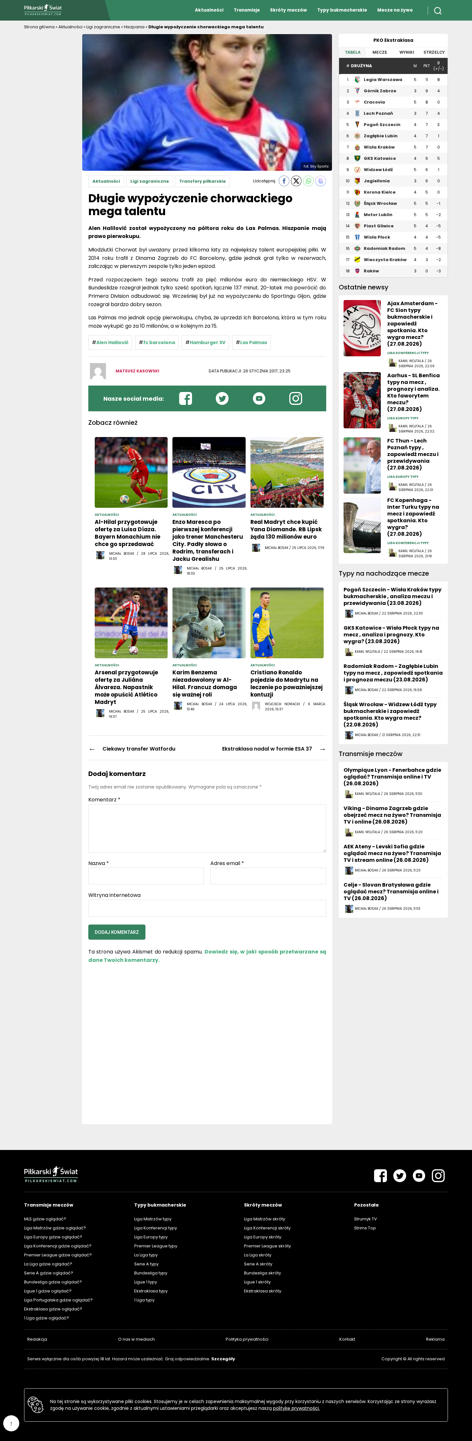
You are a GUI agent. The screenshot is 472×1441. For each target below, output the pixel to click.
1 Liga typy (144, 1300)
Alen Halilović (112, 342)
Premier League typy (155, 1246)
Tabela (353, 52)
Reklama (435, 1339)
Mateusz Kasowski (137, 371)
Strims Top (365, 1228)
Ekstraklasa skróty (262, 1291)
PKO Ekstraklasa (393, 40)
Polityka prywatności (247, 1339)
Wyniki (406, 52)
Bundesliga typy (150, 1273)
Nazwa (98, 863)
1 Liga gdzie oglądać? (46, 1318)
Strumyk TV (365, 1219)
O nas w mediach (136, 1339)
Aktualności (209, 10)
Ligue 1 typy (145, 1282)
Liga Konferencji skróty (267, 1228)
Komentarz (104, 800)
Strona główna (39, 27)
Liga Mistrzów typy (152, 1219)
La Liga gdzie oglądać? (48, 1264)
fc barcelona (159, 342)
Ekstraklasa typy (151, 1291)
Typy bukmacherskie (342, 10)
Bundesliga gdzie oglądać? (53, 1282)
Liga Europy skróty (262, 1237)
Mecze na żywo (395, 10)
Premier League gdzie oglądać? (58, 1255)
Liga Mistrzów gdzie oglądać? (55, 1228)
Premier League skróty (267, 1246)
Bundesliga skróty (262, 1273)
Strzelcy (434, 52)
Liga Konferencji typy (155, 1228)
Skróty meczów (288, 10)
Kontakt (347, 1339)
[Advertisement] (49, 130)
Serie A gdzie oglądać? (48, 1273)
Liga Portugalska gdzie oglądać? (58, 1300)
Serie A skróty (258, 1264)
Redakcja (37, 1339)
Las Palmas (253, 342)
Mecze (379, 52)
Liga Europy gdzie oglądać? (53, 1237)
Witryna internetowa (114, 894)
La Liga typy (146, 1255)
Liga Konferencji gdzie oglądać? (58, 1246)
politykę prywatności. (296, 1408)
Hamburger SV (207, 342)
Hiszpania (134, 27)
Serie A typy (146, 1264)
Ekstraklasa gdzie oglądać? (53, 1309)
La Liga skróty (257, 1255)
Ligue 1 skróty (257, 1282)
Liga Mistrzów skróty (264, 1219)
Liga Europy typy (151, 1237)
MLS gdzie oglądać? (45, 1219)
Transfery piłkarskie (202, 181)
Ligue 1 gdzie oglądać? (48, 1291)
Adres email (227, 863)
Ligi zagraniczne (103, 27)
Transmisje (247, 10)
